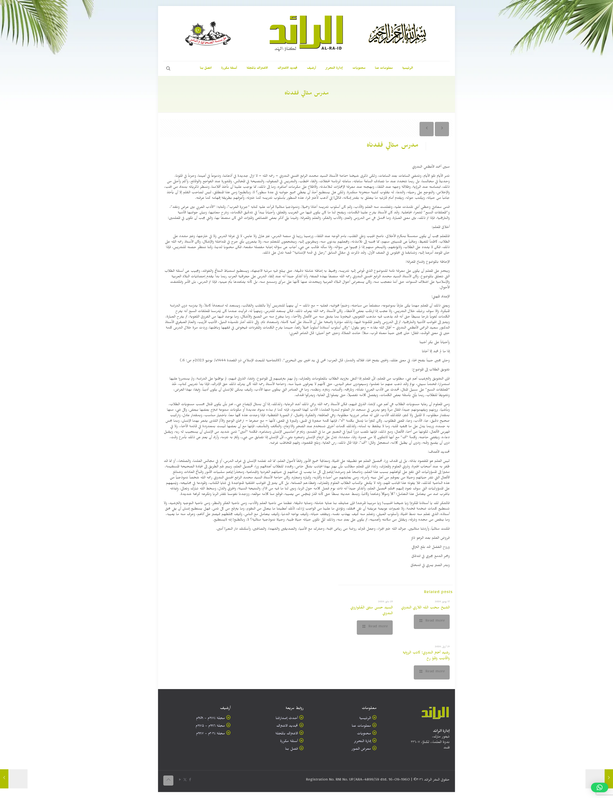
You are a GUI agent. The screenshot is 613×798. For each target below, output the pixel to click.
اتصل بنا (291, 749)
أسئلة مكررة (289, 742)
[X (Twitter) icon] (185, 780)
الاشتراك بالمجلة (286, 734)
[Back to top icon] (168, 780)
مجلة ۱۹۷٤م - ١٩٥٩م (210, 719)
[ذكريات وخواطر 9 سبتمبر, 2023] (599, 778)
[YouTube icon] (180, 780)
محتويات (364, 734)
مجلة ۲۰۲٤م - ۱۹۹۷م (210, 734)
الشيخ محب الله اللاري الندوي (425, 608)
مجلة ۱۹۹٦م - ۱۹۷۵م (210, 726)
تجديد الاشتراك (287, 726)
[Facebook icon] (190, 780)
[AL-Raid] (306, 33)
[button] (599, 787)
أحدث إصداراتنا (287, 719)
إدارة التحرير (362, 742)
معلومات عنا (361, 726)
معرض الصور (361, 749)
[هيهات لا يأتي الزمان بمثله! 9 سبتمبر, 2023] (14, 778)
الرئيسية (365, 719)
